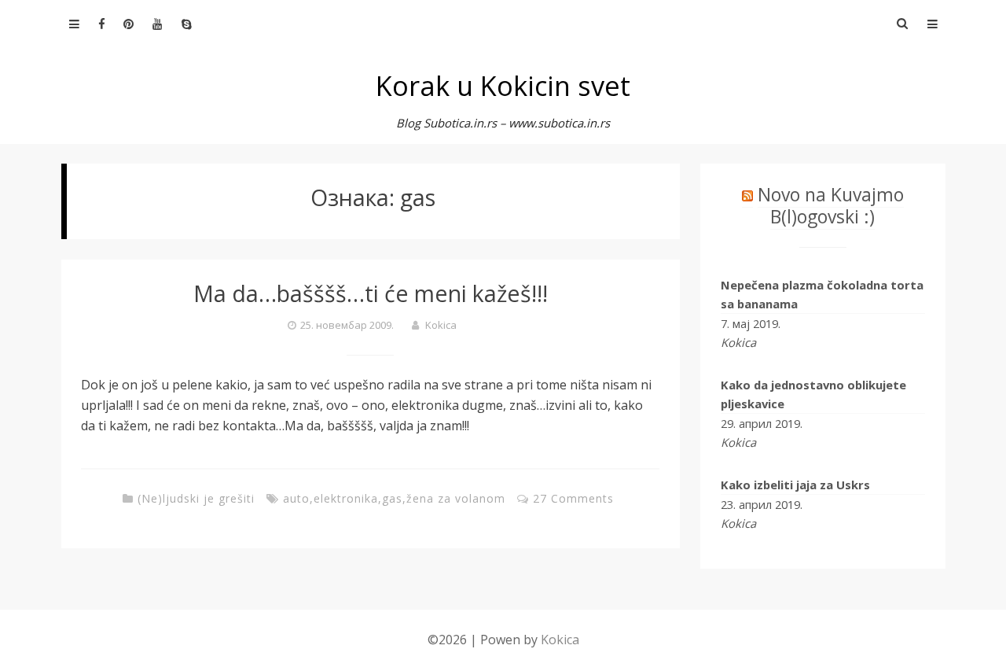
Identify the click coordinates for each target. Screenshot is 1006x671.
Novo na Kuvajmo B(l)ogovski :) (831, 205)
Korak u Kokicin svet (503, 85)
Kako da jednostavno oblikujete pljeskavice (813, 394)
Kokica (441, 325)
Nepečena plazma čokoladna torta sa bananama (822, 294)
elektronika (346, 498)
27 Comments (573, 498)
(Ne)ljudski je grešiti (196, 498)
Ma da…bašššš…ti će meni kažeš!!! (370, 293)
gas (392, 498)
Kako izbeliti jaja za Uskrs (795, 484)
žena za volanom (455, 498)
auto (296, 498)
